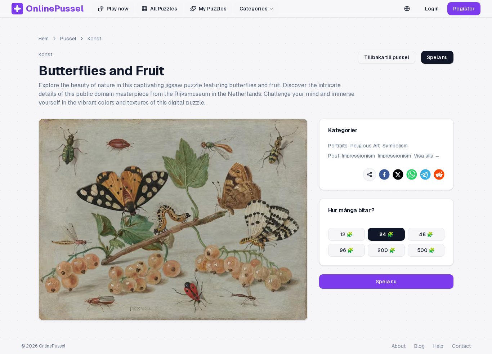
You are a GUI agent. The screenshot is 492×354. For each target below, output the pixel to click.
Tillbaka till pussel (386, 57)
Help (438, 346)
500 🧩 (426, 250)
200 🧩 (386, 250)
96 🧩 (346, 250)
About (399, 346)
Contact (461, 346)
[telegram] (425, 174)
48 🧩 (426, 234)
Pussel (68, 38)
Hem (44, 38)
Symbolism (395, 145)
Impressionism (394, 155)
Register (464, 8)
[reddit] (439, 174)
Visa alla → (427, 155)
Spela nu (437, 57)
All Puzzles (163, 8)
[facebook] (384, 174)
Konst (94, 38)
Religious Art (365, 145)
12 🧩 (346, 234)
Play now (118, 8)
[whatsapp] (411, 174)
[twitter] (398, 174)
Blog (419, 346)
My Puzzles (213, 8)
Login (432, 8)
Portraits (338, 145)
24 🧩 (386, 234)
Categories (254, 8)
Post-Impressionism (351, 155)
